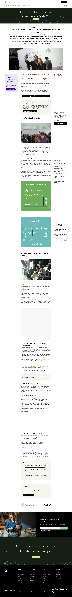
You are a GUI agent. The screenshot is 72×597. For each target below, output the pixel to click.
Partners (31, 578)
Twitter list (23, 355)
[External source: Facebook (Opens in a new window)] (45, 505)
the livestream (24, 85)
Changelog (45, 582)
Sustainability (20, 582)
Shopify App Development (58, 168)
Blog (6, 5)
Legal (27, 589)
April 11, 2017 (43, 370)
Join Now (64, 1)
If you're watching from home (42, 96)
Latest (23, 5)
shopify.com (53, 1)
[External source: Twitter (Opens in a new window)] (47, 505)
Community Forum (59, 574)
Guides (44, 576)
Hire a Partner (58, 576)
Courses (44, 578)
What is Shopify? (20, 572)
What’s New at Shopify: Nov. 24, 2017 (31, 472)
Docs (17, 1)
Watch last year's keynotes (30, 111)
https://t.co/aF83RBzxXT (39, 367)
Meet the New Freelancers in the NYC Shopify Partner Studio (35, 465)
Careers (18, 576)
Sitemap (38, 589)
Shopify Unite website (26, 437)
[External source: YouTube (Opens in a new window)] (58, 589)
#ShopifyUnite (25, 345)
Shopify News (11, 5)
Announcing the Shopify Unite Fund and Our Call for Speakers (35, 475)
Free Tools (45, 580)
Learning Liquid (57, 227)
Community (22, 1)
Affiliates (32, 580)
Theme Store (32, 574)
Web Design (56, 222)
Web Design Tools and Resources (60, 163)
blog (33, 27)
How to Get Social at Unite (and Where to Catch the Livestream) (36, 473)
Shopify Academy (29, 1)
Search (64, 5)
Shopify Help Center (60, 572)
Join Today (36, 19)
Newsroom (19, 580)
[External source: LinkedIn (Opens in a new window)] (50, 505)
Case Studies (17, 5)
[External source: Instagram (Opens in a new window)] (61, 589)
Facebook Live (31, 396)
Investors (19, 578)
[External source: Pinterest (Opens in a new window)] (53, 592)
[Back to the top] (6, 570)
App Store (32, 576)
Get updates (60, 123)
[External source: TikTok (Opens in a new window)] (63, 589)
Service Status (58, 578)
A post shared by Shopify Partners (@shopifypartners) (31, 338)
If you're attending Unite (28, 96)
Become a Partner (11, 89)
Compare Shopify (46, 574)
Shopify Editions (20, 574)
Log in (58, 1)
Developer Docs (33, 572)
